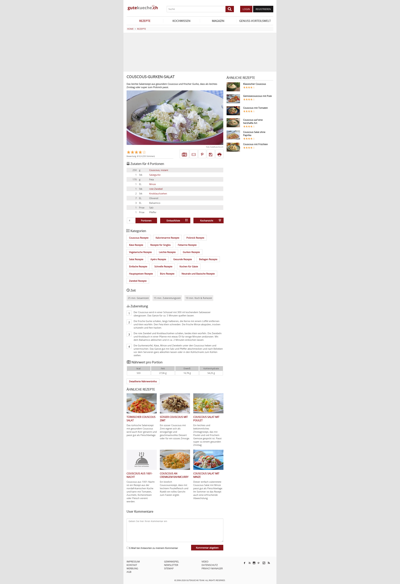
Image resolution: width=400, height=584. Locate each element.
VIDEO (205, 561)
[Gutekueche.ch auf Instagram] (254, 563)
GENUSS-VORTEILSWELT (255, 21)
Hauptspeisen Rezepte (141, 273)
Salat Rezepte (136, 259)
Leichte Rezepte (167, 252)
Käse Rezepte (136, 244)
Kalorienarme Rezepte (167, 237)
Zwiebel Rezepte (138, 280)
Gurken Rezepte (191, 252)
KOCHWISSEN (181, 21)
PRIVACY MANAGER (212, 568)
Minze (152, 184)
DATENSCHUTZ (210, 565)
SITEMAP (169, 568)
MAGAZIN (218, 21)
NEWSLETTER (171, 565)
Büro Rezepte (167, 273)
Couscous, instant (158, 170)
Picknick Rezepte (195, 237)
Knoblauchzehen (158, 193)
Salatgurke (154, 174)
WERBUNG (132, 568)
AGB (129, 571)
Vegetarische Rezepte (140, 252)
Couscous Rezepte (138, 237)
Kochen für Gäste (189, 266)
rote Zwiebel (156, 188)
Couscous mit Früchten (255, 144)
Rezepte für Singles (160, 244)
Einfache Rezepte (138, 266)
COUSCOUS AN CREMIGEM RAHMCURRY (174, 475)
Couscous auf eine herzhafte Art (253, 121)
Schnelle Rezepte (163, 266)
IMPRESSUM (133, 561)
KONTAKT (132, 565)
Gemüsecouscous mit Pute (257, 95)
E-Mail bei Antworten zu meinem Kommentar (153, 547)
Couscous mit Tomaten (255, 107)
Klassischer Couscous (254, 83)
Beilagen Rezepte (208, 259)
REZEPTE (144, 21)
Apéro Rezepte (158, 259)
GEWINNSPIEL (171, 561)
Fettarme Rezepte (187, 244)
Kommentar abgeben (207, 547)
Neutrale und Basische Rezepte (198, 273)
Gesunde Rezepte (182, 259)
